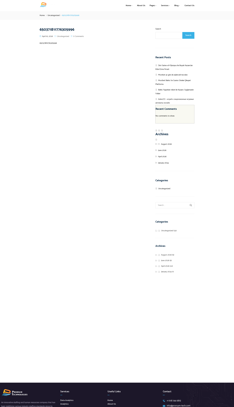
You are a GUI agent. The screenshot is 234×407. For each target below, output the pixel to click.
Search (158, 29)
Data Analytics (66, 400)
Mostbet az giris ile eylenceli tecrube (172, 75)
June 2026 (162, 150)
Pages (152, 5)
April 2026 (162, 156)
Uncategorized (54, 15)
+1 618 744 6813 (174, 400)
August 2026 (166, 144)
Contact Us (189, 5)
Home (128, 5)
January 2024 (163, 163)
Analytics (64, 404)
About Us (141, 5)
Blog (176, 5)
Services (164, 5)
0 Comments (78, 36)
